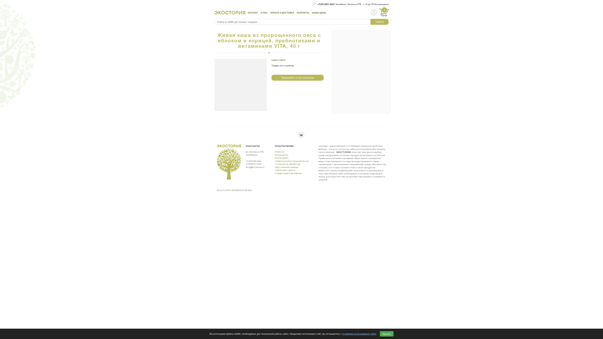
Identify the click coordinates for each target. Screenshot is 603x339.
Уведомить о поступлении (297, 77)
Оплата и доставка (282, 12)
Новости (279, 152)
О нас (264, 12)
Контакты (303, 12)
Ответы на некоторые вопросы (292, 161)
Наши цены (319, 12)
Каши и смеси (278, 60)
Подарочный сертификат (288, 173)
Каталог (253, 12)
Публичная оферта (285, 170)
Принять (386, 333)
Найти (379, 22)
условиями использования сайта (359, 333)
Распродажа (281, 158)
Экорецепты (281, 155)
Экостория (224, 190)
